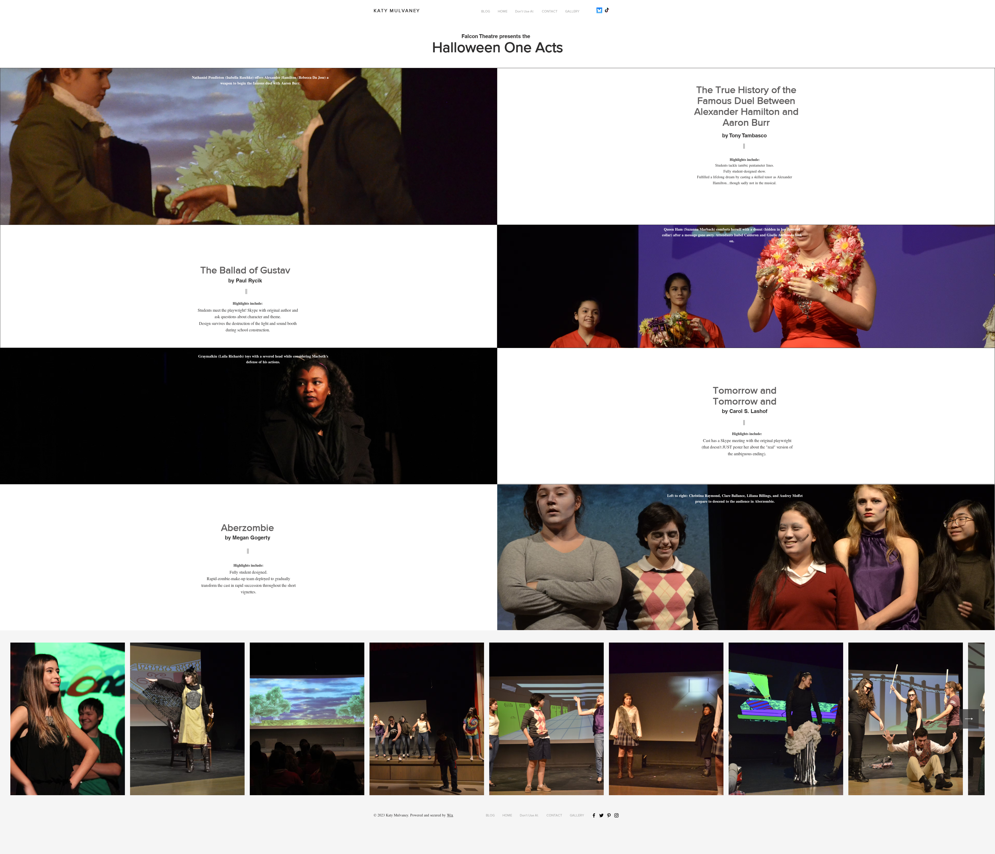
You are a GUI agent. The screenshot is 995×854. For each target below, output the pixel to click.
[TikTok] (607, 10)
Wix (450, 815)
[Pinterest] (609, 815)
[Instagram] (616, 815)
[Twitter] (601, 815)
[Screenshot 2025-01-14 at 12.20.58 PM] (599, 10)
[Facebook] (594, 815)
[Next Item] (969, 719)
